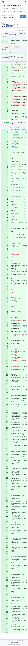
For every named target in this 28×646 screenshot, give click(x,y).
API (19, 644)
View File (4, 36)
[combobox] (19, 30)
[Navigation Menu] (26, 2)
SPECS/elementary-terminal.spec (13, 122)
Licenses (15, 644)
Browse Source (22, 17)
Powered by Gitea (7, 641)
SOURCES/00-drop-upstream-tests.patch (12, 57)
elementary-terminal (14, 5)
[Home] (3, 2)
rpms (4, 5)
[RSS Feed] (2, 8)
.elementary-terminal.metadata (13, 33)
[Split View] (22, 30)
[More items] (26, 11)
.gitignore (11, 47)
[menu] (25, 30)
